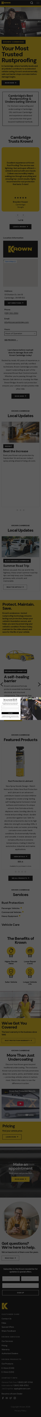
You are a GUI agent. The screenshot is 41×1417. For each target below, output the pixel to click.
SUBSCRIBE (10, 713)
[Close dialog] (40, 698)
